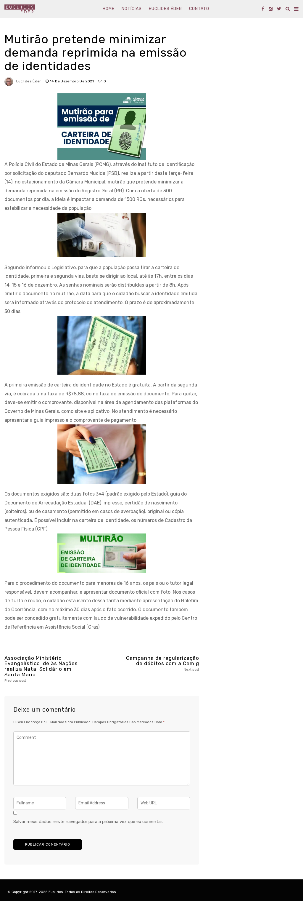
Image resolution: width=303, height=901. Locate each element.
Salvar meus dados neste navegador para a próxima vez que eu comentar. (88, 821)
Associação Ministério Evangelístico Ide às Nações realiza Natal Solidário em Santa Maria (41, 669)
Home (109, 8)
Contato (199, 8)
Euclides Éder (165, 8)
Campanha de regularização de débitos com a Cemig (162, 663)
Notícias (132, 8)
